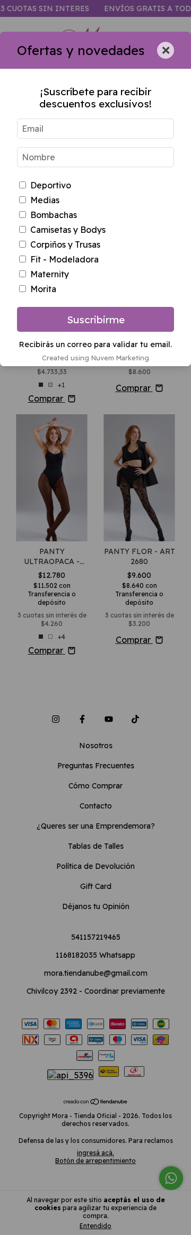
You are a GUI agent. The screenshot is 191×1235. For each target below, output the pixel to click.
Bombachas (53, 215)
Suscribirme (96, 319)
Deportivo (50, 185)
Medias (44, 200)
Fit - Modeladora (64, 259)
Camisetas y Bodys (68, 229)
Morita (43, 289)
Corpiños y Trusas (65, 244)
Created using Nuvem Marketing (95, 357)
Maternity (49, 274)
